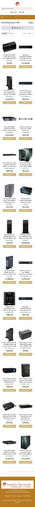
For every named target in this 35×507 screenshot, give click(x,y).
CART (23, 12)
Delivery (19, 496)
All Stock (11, 33)
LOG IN (15, 12)
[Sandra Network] (18, 4)
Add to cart (9, 67)
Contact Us (7, 496)
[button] (13, 471)
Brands (13, 496)
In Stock (4, 33)
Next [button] (30, 33)
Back (31, 23)
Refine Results (17, 28)
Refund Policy (27, 496)
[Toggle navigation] (2, 17)
